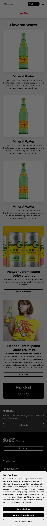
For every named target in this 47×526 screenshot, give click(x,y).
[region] (23, 498)
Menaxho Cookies (23, 521)
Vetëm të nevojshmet (23, 515)
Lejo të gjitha (23, 509)
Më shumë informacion (21, 502)
